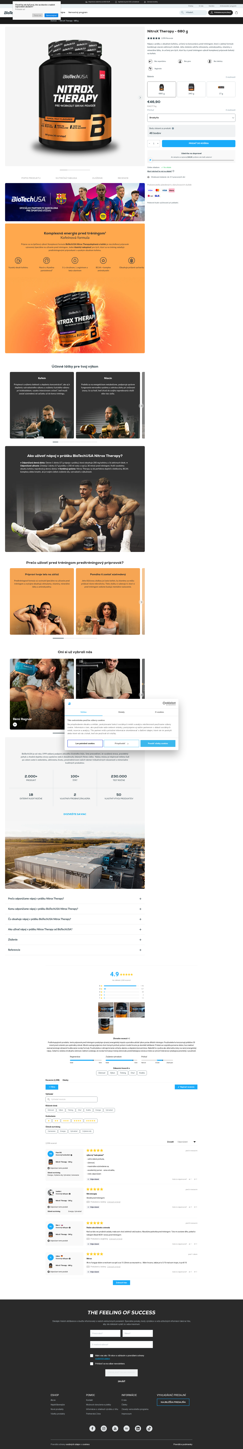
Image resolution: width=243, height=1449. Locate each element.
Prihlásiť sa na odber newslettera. (110, 1363)
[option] (75, 96)
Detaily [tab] (121, 712)
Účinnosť (51, 1110)
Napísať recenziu (188, 1087)
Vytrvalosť (109, 1110)
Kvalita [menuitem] (142, 1073)
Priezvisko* (97, 1333)
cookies (86, 1444)
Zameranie (51, 1131)
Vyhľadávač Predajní (171, 1395)
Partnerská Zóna (93, 1414)
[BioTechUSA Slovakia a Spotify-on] (127, 1431)
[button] (160, 39)
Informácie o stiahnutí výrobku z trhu (102, 1409)
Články (190, 6)
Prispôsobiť (120, 743)
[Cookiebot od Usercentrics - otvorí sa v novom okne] (165, 704)
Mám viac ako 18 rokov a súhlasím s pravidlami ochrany (119, 1357)
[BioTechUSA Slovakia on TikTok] (149, 1431)
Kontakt (89, 1400)
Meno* (127, 1333)
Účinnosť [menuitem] (101, 1073)
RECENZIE (123, 178)
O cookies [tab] (159, 712)
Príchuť (150, 110)
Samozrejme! (51, 15)
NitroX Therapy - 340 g (64, 1162)
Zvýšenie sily (86, 1131)
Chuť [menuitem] (133, 1073)
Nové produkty (57, 1409)
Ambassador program (228, 6)
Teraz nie (37, 15)
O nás (201, 6)
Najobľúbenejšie (58, 1404)
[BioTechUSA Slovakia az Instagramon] (104, 1431)
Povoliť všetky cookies (158, 743)
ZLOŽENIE (97, 178)
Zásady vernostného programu (135, 1409)
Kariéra (211, 6)
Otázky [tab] (65, 1080)
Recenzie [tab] (52, 1080)
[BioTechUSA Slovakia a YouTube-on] (115, 1431)
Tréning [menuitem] (123, 1073)
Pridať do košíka (199, 143)
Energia (98, 1110)
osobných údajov (102, 1358)
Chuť (79, 1110)
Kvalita (88, 1110)
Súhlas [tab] (83, 712)
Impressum (127, 1414)
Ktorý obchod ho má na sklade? (159, 171)
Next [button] (140, 404)
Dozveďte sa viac (75, 814)
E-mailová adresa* (100, 1344)
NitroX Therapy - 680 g (64, 1265)
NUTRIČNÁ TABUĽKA (66, 178)
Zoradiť (170, 1142)
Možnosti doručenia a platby (98, 1404)
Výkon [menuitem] (112, 1073)
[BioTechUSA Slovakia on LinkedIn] (138, 1431)
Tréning (70, 1110)
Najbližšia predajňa (173, 1402)
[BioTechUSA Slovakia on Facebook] (92, 1431)
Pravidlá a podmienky (182, 1444)
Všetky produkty (58, 1414)
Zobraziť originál (113, 1202)
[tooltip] (129, 1039)
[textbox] (71, 1099)
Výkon (61, 1110)
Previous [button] (7, 404)
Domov (54, 21)
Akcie (53, 1400)
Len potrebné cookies (85, 743)
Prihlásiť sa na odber (121, 1373)
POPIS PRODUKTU (30, 178)
